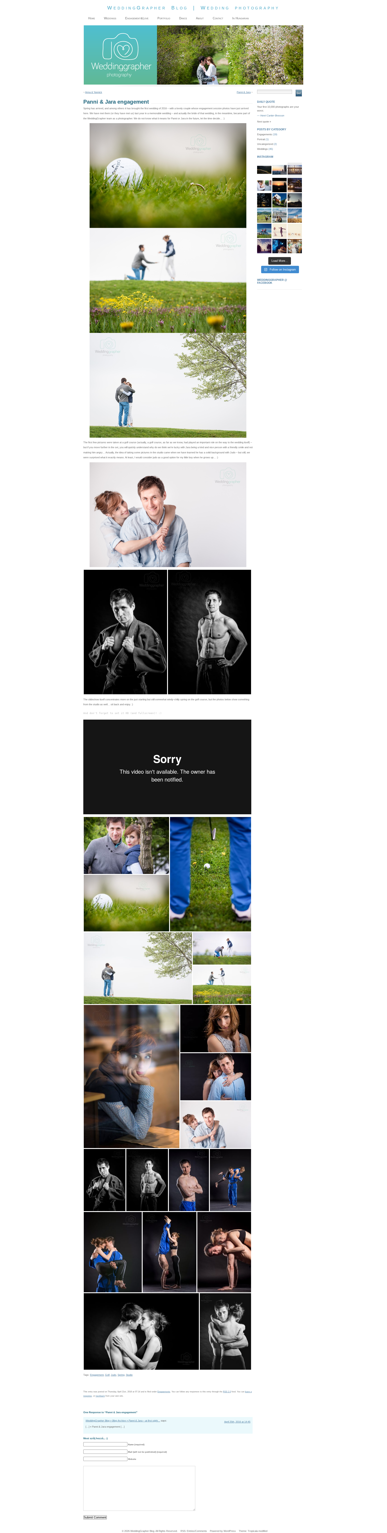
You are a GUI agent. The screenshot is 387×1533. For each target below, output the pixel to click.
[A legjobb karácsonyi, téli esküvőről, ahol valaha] (295, 185)
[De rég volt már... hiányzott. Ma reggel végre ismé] (279, 185)
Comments (201, 1531)
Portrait (261, 139)
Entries (190, 1531)
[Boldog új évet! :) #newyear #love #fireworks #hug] (279, 246)
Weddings (262, 149)
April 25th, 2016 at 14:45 (237, 1421)
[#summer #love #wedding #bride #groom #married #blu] (295, 215)
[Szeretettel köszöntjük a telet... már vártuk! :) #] (264, 246)
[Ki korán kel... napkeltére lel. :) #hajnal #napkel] (295, 200)
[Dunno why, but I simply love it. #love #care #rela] (264, 185)
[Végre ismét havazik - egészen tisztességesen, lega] (279, 231)
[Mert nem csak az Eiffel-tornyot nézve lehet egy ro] (279, 170)
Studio (129, 1375)
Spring (121, 1375)
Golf (107, 1375)
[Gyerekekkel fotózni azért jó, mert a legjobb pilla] (279, 215)
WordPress (230, 1531)
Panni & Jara (244, 92)
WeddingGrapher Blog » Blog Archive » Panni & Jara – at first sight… (123, 1420)
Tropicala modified (257, 1531)
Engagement (97, 1375)
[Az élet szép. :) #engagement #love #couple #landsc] (264, 215)
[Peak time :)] (264, 170)
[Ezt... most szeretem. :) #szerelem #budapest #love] (295, 170)
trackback (100, 1396)
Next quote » (264, 121)
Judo (113, 1375)
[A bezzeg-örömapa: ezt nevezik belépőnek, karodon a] (295, 246)
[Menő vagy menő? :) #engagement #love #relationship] (279, 200)
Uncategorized (265, 144)
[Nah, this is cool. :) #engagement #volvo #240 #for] (264, 231)
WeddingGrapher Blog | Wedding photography (193, 8)
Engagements (163, 1392)
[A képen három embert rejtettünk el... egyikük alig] (264, 200)
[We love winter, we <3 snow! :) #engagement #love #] (295, 231)
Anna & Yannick (93, 92)
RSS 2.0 (227, 1392)
